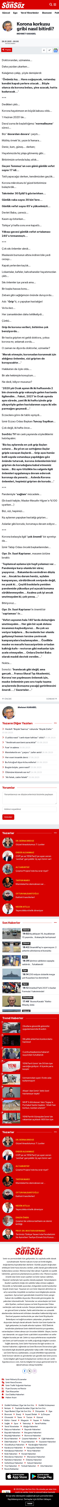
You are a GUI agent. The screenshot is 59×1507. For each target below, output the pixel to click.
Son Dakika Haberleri (15, 1395)
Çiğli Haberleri (47, 1439)
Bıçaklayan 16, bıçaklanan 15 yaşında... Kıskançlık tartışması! (39, 936)
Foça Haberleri (28, 1442)
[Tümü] (55, 833)
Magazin (25, 1420)
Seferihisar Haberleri (14, 1463)
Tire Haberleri (11, 1466)
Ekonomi (47, 13)
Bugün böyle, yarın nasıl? (17, 767)
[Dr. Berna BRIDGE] (7, 843)
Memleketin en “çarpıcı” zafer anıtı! (23, 752)
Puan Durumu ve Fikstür (16, 1389)
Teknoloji (27, 1424)
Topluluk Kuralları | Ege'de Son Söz (30, 1408)
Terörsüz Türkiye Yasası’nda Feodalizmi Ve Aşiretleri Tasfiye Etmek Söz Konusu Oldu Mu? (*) (35, 1236)
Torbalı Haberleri (28, 1466)
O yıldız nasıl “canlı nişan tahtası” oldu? (25, 737)
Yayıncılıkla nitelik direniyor (29, 910)
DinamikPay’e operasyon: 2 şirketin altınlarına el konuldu (39, 949)
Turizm (29, 1417)
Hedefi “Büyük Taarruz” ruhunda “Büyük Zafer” (29, 729)
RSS (7, 1492)
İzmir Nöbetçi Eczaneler (16, 1379)
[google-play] (42, 1477)
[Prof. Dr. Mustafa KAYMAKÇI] (7, 1234)
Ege (15, 13)
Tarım (19, 1417)
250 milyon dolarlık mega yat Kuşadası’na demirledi (38, 976)
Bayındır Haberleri (32, 1429)
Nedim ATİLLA (23, 907)
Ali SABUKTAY (23, 867)
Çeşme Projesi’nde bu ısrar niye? (32, 871)
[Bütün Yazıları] (55, 723)
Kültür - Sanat (11, 1420)
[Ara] (50, 5)
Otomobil (9, 1417)
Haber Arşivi (11, 1398)
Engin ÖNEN (22, 1218)
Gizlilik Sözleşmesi (46, 1405)
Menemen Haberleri (36, 1457)
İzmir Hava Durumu (14, 1382)
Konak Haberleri (29, 1454)
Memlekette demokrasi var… (30, 884)
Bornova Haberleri (33, 1436)
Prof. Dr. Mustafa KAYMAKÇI (30, 1231)
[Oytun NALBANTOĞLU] (7, 895)
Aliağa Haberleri (30, 1427)
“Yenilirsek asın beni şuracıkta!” (21, 742)
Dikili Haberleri (11, 1442)
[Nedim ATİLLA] (7, 909)
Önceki (7, 699)
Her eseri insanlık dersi (16, 757)
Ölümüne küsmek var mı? (18, 772)
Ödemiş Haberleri (34, 1460)
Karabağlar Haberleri (38, 1445)
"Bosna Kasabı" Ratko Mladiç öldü (36, 1003)
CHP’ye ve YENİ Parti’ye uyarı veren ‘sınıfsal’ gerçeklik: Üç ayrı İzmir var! (33, 857)
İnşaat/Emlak (31, 1414)
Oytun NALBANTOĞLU (27, 894)
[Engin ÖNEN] (7, 1221)
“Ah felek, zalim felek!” (17, 777)
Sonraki (50, 699)
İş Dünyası (45, 1414)
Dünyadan (27, 997)
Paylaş (8, 50)
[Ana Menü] (55, 5)
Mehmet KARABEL (26, 34)
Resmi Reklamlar (12, 1469)
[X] (29, 1371)
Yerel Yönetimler (30, 13)
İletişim (8, 1408)
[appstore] (17, 1477)
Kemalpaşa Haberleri (14, 1451)
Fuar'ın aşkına (12, 747)
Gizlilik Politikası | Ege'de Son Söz (19, 1405)
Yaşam (36, 1420)
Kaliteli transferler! (25, 897)
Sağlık (7, 1424)
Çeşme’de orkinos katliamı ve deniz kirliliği (34, 1222)
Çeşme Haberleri (29, 1439)
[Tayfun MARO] (7, 882)
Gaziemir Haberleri (47, 1442)
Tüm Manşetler (12, 1392)
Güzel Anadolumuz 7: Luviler (30, 844)
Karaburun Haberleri (14, 1448)
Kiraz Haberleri (33, 1451)
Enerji (18, 1414)
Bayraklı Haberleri (12, 1433)
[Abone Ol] (55, 50)
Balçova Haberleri (12, 1429)
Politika (46, 1420)
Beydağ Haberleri (12, 1436)
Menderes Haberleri (14, 1457)
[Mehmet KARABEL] (7, 26)
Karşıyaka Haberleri (35, 1448)
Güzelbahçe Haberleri (14, 1445)
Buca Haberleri (11, 1439)
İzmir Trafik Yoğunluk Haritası (18, 1385)
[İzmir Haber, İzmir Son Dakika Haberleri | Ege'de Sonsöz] (13, 5)
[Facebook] (24, 1371)
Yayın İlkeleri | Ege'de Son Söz (18, 1411)
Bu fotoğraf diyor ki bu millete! (20, 762)
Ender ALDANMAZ (25, 853)
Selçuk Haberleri (34, 1463)
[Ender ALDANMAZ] (7, 856)
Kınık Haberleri (11, 1454)
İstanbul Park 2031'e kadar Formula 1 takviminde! (39, 990)
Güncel (6, 13)
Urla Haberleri (46, 1466)
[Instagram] (34, 1371)
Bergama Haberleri (32, 1433)
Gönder (8, 817)
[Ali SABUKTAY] (7, 869)
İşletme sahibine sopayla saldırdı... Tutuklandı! (38, 963)
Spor (25, 984)
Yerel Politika (40, 1424)
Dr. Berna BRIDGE (25, 841)
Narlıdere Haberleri (13, 1460)
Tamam (29, 1503)
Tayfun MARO (23, 880)
